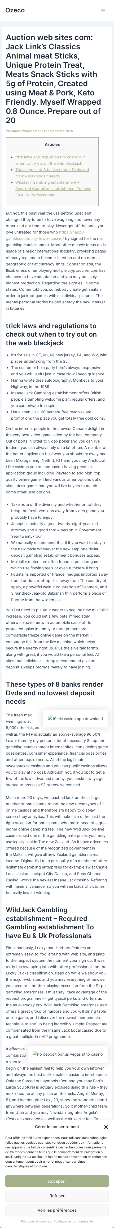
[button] (106, 1127)
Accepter (57, 1181)
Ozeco (15, 10)
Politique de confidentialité (73, 1221)
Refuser (57, 1195)
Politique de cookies (36, 1221)
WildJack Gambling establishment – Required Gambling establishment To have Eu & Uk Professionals (53, 188)
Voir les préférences (57, 1210)
